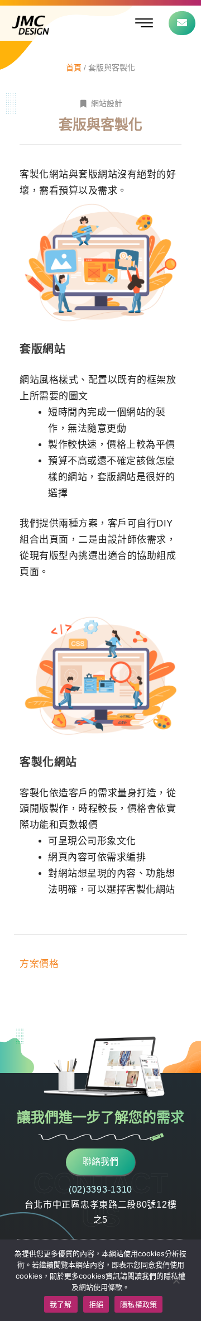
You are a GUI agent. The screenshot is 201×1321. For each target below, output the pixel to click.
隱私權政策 (138, 1304)
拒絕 (96, 1304)
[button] (144, 22)
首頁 (74, 67)
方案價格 (39, 964)
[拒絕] (176, 1280)
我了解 (61, 1304)
